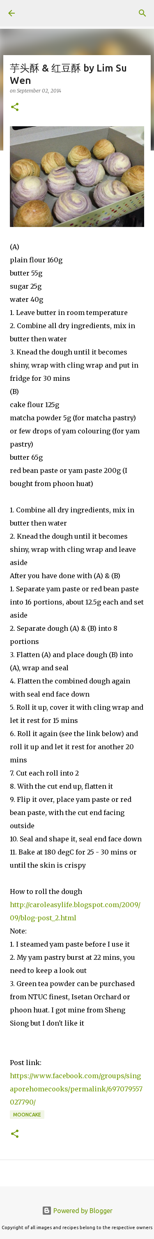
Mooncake (27, 1114)
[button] (15, 107)
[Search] (142, 13)
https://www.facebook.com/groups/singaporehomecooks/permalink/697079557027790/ (76, 1089)
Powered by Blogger (82, 1210)
